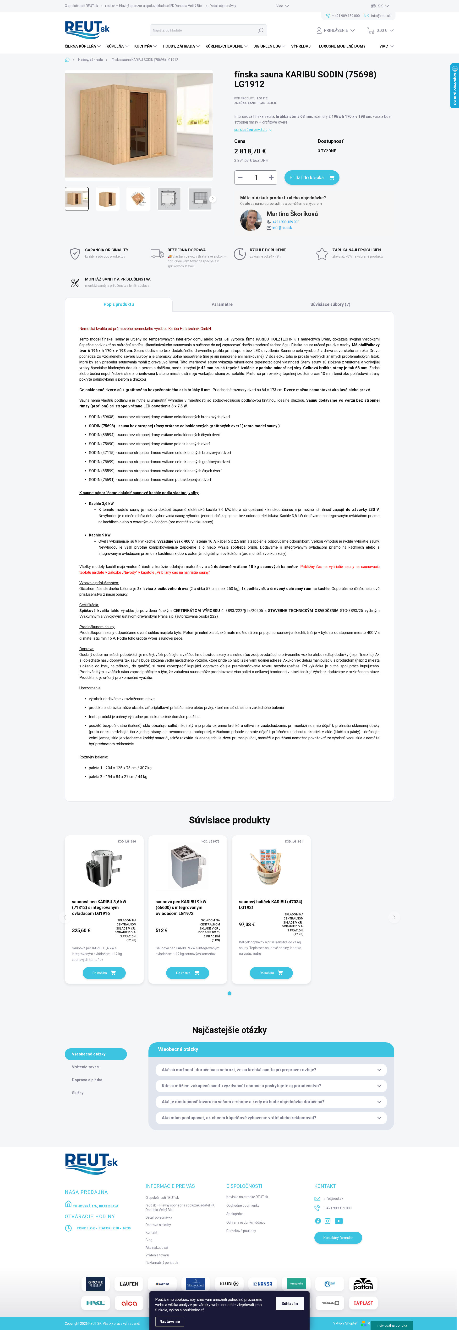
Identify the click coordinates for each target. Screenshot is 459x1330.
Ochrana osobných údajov (245, 1222)
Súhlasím (290, 1303)
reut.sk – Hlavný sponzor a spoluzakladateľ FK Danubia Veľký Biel (153, 6)
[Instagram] (327, 1220)
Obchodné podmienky (242, 1205)
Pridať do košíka (307, 177)
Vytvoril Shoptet (345, 1323)
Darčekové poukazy (241, 1231)
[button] (229, 993)
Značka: (255, 103)
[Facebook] (318, 1220)
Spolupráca (235, 1214)
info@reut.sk (282, 228)
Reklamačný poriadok (162, 1263)
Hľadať (261, 30)
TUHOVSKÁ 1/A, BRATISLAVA (95, 1206)
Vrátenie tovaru (157, 1255)
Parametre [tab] (222, 304)
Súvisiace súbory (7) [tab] (330, 304)
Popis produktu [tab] (119, 304)
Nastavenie (169, 1321)
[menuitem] (83, 46)
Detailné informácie (250, 130)
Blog (149, 1240)
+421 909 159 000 (286, 222)
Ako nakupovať (157, 1247)
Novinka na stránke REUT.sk (247, 1197)
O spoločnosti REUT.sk (81, 6)
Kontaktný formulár (338, 1238)
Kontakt (151, 1232)
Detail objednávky (223, 6)
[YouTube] (338, 1220)
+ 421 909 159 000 (338, 1208)
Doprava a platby (158, 1225)
